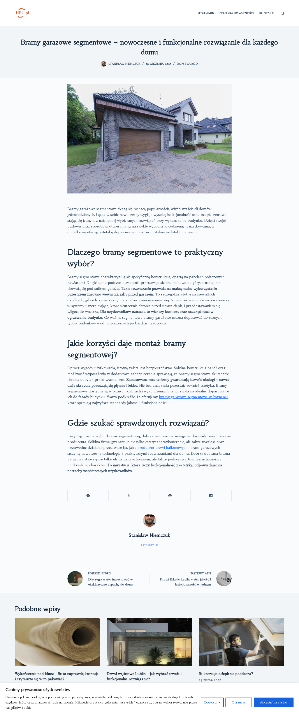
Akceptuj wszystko (273, 702)
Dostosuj (210, 702)
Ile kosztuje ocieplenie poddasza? (226, 673)
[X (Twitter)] (129, 495)
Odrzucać (239, 702)
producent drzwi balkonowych (162, 447)
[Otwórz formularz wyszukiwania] (282, 13)
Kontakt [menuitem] (266, 13)
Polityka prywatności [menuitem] (237, 13)
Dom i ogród (187, 63)
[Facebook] (88, 495)
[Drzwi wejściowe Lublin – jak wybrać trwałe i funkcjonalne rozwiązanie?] (149, 642)
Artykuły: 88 (149, 545)
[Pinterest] (170, 495)
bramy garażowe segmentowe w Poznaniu (193, 397)
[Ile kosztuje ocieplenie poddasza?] (241, 642)
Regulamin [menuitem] (206, 13)
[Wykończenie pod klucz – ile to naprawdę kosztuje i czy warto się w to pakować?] (57, 642)
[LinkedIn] (211, 495)
